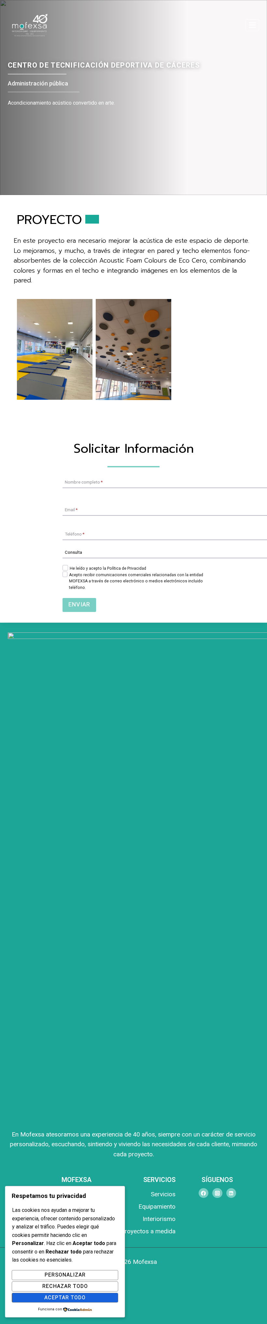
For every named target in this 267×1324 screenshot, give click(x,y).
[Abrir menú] (252, 25)
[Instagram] (217, 1193)
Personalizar (65, 1275)
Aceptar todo (65, 1298)
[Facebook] (203, 1193)
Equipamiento (156, 1206)
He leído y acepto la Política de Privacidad (108, 568)
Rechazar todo (65, 1286)
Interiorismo (159, 1219)
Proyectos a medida (148, 1231)
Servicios (163, 1194)
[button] (54, 349)
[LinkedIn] (231, 1193)
